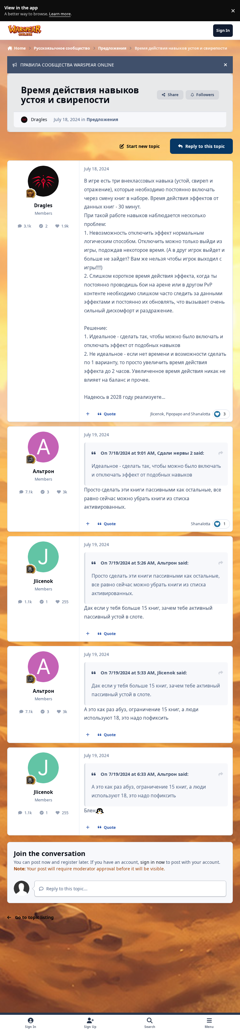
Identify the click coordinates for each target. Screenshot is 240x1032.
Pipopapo (174, 414)
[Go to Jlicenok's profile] (43, 556)
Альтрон (43, 471)
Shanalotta (200, 414)
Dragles (39, 119)
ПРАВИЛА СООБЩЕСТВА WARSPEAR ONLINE (67, 65)
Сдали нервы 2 (174, 453)
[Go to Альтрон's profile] (43, 447)
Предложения (102, 119)
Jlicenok (157, 414)
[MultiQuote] (88, 414)
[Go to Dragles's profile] (24, 119)
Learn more (12, 11)
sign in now (152, 862)
